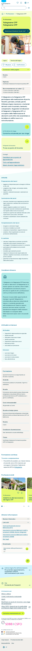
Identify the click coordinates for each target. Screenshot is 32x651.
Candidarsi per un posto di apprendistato (12, 158)
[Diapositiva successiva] (28, 506)
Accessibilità (5, 643)
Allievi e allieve (6, 594)
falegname (18, 467)
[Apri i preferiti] (17, 3)
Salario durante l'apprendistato (13, 165)
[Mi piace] (18, 493)
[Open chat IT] (28, 561)
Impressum (5, 640)
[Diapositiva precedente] (24, 506)
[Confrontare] (22, 493)
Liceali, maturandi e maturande (11, 596)
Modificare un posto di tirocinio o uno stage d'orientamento (15, 602)
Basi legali (6, 539)
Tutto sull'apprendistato (11, 162)
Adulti (3, 599)
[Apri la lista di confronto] (21, 3)
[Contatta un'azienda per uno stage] (16, 129)
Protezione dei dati (17, 640)
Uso (12, 643)
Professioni (10, 13)
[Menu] (29, 8)
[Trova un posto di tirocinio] (16, 144)
